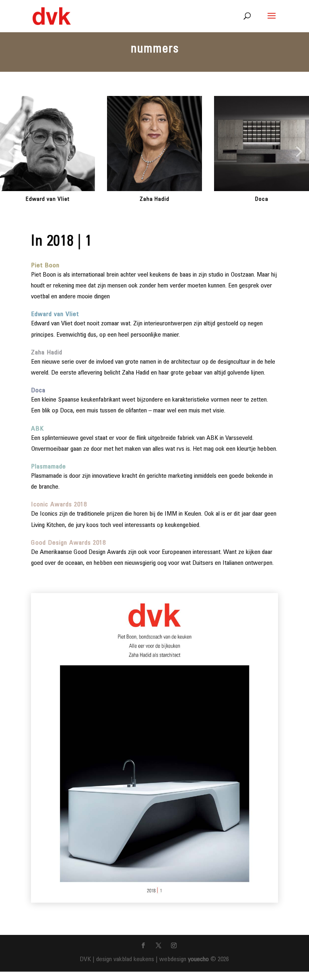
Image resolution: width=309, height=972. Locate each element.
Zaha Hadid (154, 199)
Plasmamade (48, 467)
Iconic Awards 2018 (59, 505)
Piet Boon (45, 265)
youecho (198, 959)
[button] (11, 152)
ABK (37, 429)
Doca (261, 199)
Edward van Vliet (48, 199)
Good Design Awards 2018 (68, 543)
